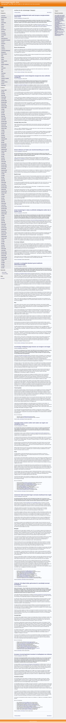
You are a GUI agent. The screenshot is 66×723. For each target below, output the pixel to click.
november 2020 (4, 166)
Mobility (2, 57)
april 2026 (3, 93)
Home (2, 7)
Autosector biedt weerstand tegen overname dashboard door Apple (32, 495)
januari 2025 (3, 119)
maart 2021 (3, 159)
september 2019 (4, 191)
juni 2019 (3, 196)
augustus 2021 (3, 151)
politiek (2, 62)
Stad (2, 71)
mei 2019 (2, 198)
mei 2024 (2, 133)
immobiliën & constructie (5, 40)
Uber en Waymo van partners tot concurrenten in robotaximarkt (60, 21)
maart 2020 (3, 180)
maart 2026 (3, 95)
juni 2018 (3, 217)
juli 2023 (2, 140)
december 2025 (4, 100)
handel (2, 36)
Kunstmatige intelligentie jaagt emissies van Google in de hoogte (32, 346)
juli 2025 (2, 109)
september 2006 (4, 257)
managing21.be (10, 2)
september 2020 (4, 170)
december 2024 (4, 121)
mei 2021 (2, 156)
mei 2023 (2, 142)
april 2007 (3, 245)
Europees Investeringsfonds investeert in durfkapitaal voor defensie (33, 654)
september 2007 (4, 236)
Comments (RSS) (5, 273)
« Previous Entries (17, 12)
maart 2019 (3, 201)
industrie (2, 41)
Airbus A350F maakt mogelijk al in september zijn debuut (60, 16)
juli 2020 (2, 173)
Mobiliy (2, 59)
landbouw (3, 48)
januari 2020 (3, 184)
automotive (3, 15)
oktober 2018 (3, 210)
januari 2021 (3, 163)
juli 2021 (2, 152)
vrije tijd (2, 83)
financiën (3, 31)
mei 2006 (2, 264)
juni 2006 (3, 262)
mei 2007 (2, 243)
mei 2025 (2, 112)
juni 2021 (3, 154)
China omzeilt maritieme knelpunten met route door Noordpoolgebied (59, 35)
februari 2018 (3, 224)
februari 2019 (3, 203)
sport (2, 69)
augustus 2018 (3, 213)
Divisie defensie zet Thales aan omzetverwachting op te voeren (31, 149)
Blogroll (2, 19)
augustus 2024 (3, 128)
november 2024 (4, 123)
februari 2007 (3, 248)
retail (2, 66)
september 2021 (4, 149)
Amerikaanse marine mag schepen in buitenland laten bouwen (59, 30)
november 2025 (4, 102)
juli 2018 (2, 215)
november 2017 (4, 229)
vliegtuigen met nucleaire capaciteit (34, 648)
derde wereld (3, 22)
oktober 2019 (3, 189)
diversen (2, 26)
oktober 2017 (3, 231)
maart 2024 (3, 137)
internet (2, 45)
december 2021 (4, 144)
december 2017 (4, 227)
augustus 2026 (3, 90)
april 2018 (3, 220)
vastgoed (3, 80)
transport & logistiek (5, 78)
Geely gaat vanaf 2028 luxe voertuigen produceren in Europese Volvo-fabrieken (59, 19)
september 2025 (4, 105)
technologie (3, 73)
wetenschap (3, 85)
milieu (2, 55)
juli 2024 (2, 130)
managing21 (20, 18)
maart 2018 (3, 222)
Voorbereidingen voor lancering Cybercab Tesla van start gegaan (60, 24)
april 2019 (3, 199)
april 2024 (3, 135)
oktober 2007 (3, 234)
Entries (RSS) (4, 272)
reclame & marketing (5, 64)
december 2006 (4, 252)
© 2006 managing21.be (33, 721)
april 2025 (3, 114)
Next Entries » (49, 12)
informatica (3, 43)
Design (2, 24)
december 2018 (4, 206)
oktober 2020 (3, 168)
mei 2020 (2, 177)
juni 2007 (3, 241)
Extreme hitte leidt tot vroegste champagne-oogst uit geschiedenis (60, 26)
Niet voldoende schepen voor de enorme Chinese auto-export (60, 32)
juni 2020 (3, 175)
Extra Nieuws (3, 29)
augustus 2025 (3, 107)
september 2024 (4, 126)
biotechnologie (4, 17)
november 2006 (4, 253)
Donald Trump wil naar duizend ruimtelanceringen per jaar (60, 17)
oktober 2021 (3, 147)
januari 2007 (3, 250)
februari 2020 (3, 182)
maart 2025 (3, 116)
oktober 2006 (3, 255)
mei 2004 (2, 267)
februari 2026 (3, 97)
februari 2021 (3, 161)
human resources (4, 38)
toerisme (2, 76)
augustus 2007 (3, 238)
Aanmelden (3, 278)
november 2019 (4, 187)
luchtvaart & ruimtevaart (5, 50)
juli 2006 (2, 260)
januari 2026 (3, 98)
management (3, 52)
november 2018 (4, 208)
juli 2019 (2, 194)
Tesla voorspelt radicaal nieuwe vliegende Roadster (60, 28)
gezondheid (3, 33)
